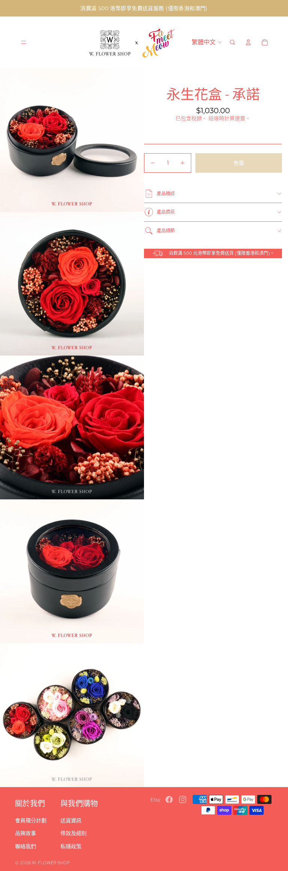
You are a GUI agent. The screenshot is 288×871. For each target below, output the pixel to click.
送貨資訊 (70, 820)
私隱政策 (70, 846)
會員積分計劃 (30, 820)
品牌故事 (25, 833)
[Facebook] (169, 799)
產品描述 (166, 194)
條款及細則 (73, 833)
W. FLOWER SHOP (51, 863)
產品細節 (166, 231)
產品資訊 (166, 212)
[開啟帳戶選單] (248, 42)
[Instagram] (182, 799)
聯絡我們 (25, 846)
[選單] (23, 42)
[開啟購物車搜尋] (232, 42)
